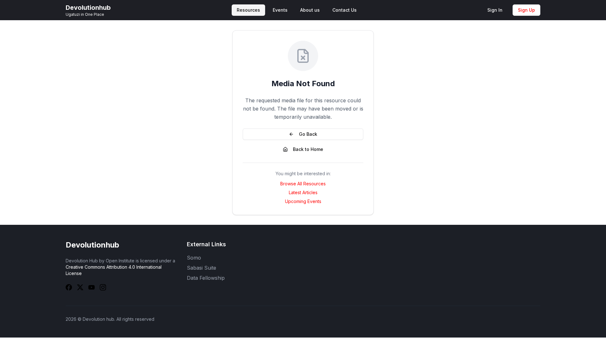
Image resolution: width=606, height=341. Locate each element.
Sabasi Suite (201, 268)
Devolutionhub (92, 244)
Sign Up (526, 10)
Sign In (494, 10)
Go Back (308, 134)
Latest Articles (303, 192)
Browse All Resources (303, 183)
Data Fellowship (206, 278)
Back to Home (308, 149)
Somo (194, 257)
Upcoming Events (303, 201)
